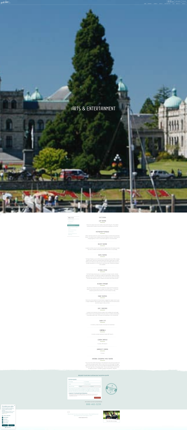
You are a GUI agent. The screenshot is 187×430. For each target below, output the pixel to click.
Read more (5, 413)
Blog (173, 3)
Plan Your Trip (167, 3)
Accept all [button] (5, 425)
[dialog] (8, 416)
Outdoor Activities (71, 219)
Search (185, 1)
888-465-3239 (171, 1)
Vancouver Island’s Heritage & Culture (73, 228)
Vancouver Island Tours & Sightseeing (72, 234)
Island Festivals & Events (72, 229)
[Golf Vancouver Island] (6, 2)
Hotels (160, 3)
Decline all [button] (11, 425)
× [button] (14, 405)
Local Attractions (71, 231)
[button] (8, 427)
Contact (183, 3)
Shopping (69, 223)
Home (145, 3)
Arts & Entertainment (71, 225)
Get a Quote (178, 1)
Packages (149, 3)
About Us (177, 3)
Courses (155, 3)
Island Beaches (70, 221)
